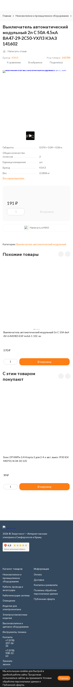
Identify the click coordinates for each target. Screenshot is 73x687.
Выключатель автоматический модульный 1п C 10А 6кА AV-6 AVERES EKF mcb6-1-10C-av (36, 334)
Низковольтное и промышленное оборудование (42, 15)
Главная (7, 15)
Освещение (9, 600)
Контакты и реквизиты (46, 585)
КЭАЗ (15, 57)
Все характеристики (13, 178)
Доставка (39, 579)
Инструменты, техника (14, 632)
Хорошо (64, 678)
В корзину (47, 211)
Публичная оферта (44, 599)
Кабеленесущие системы (16, 595)
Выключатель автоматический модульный (41, 244)
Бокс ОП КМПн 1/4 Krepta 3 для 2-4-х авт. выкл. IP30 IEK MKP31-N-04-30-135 (36, 459)
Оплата (38, 574)
